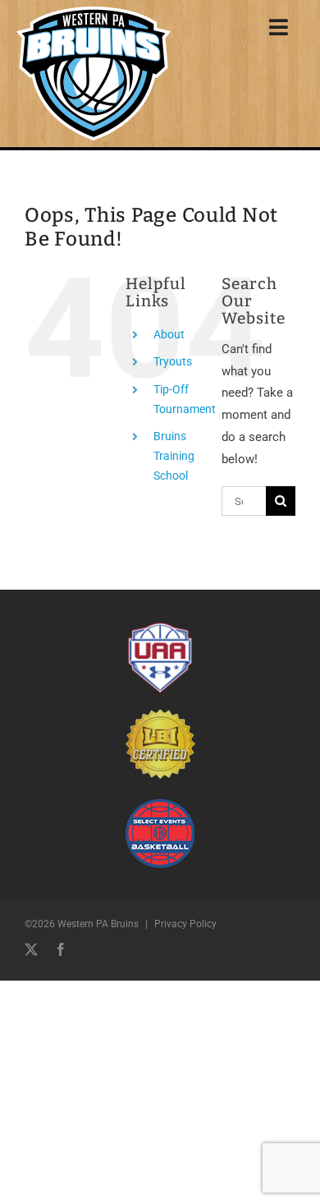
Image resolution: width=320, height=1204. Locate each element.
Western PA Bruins (98, 924)
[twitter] (31, 949)
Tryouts (172, 361)
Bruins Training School (173, 456)
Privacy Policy (185, 924)
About (169, 334)
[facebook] (60, 949)
